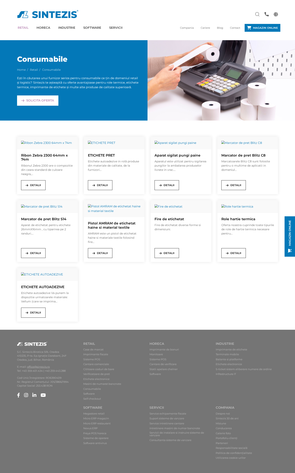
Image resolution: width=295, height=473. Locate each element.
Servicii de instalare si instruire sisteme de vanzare (177, 434)
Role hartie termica (238, 219)
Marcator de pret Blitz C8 (243, 155)
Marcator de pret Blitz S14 (43, 219)
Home (21, 70)
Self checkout (92, 398)
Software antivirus (95, 443)
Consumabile (92, 389)
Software (92, 28)
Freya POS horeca (94, 433)
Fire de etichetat (169, 219)
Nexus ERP (90, 428)
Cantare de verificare (163, 364)
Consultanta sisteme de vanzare (170, 440)
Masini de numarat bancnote (102, 384)
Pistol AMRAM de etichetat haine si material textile (111, 225)
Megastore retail (94, 413)
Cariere (205, 27)
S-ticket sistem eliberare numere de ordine (244, 369)
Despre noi (223, 413)
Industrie (66, 28)
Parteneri (222, 443)
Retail (23, 28)
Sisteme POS (91, 359)
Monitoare (156, 354)
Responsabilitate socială (231, 448)
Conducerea (224, 428)
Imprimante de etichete (231, 349)
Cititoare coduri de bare (98, 369)
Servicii (116, 28)
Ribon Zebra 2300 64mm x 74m (44, 157)
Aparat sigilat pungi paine (177, 155)
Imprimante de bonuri (164, 349)
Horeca (43, 28)
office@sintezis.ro (38, 366)
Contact (235, 27)
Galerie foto (223, 433)
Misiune (221, 423)
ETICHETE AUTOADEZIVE (42, 287)
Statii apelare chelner (164, 369)
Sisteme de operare (96, 438)
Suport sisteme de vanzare (167, 418)
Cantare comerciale (96, 364)
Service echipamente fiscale (168, 413)
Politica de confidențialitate (234, 453)
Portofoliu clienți (226, 438)
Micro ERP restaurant (97, 423)
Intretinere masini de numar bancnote (175, 428)
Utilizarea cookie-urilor (231, 458)
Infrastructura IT (226, 374)
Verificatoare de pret (96, 374)
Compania (187, 27)
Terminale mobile (227, 354)
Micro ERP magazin (96, 418)
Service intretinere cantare (167, 423)
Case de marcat (93, 349)
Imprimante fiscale (95, 354)
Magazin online (265, 27)
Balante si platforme (229, 359)
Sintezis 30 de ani (227, 418)
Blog (220, 27)
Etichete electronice (96, 379)
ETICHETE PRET (101, 155)
